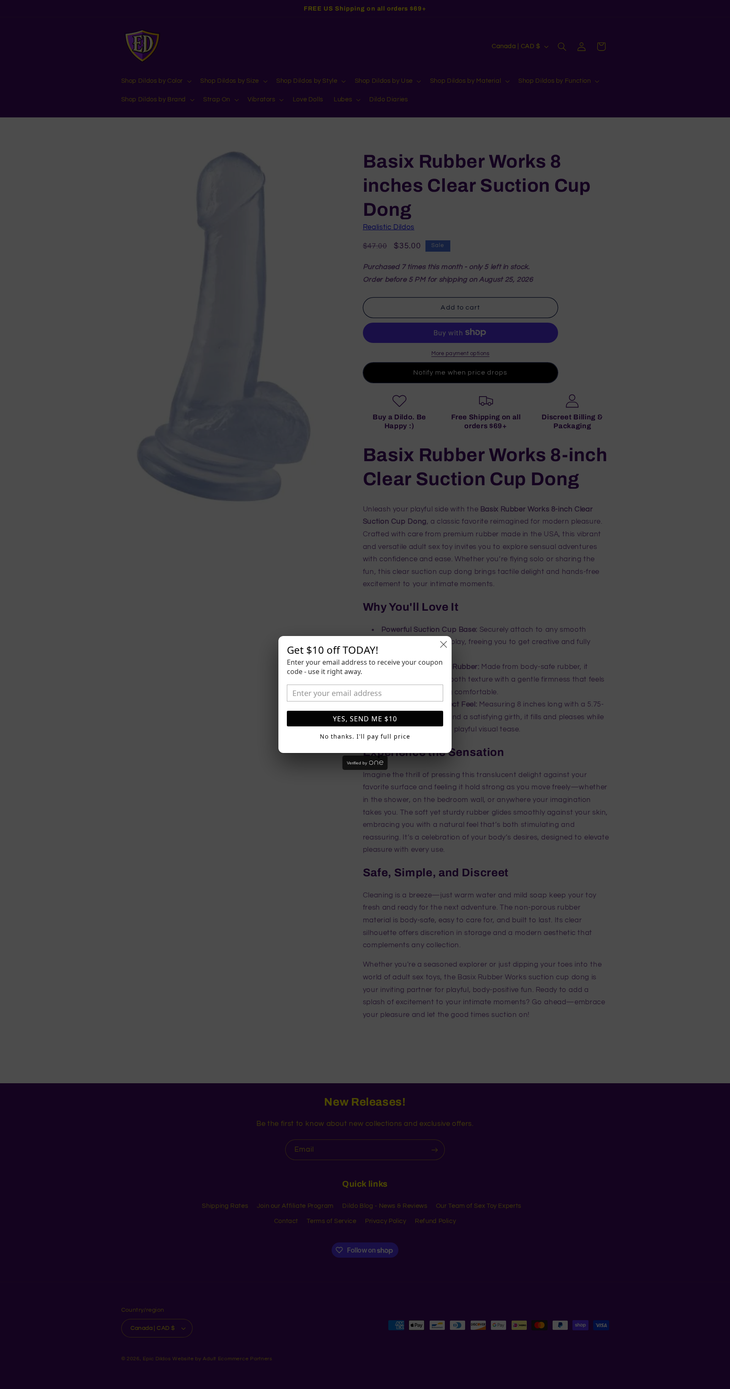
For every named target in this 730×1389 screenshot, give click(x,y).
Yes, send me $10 (365, 718)
